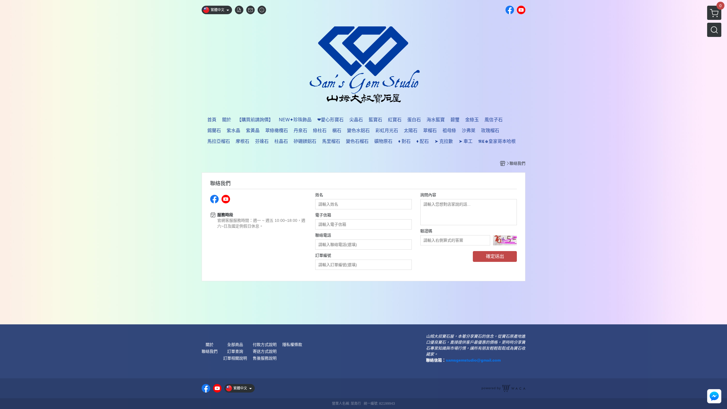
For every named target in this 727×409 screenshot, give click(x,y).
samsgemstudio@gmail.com (473, 360)
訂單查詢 (235, 351)
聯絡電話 (323, 235)
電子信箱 (323, 215)
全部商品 (235, 345)
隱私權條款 (292, 345)
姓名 (319, 195)
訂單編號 (323, 255)
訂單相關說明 (235, 358)
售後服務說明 (265, 358)
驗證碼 (426, 231)
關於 (210, 345)
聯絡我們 (210, 351)
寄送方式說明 (265, 351)
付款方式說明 (265, 345)
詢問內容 (428, 195)
